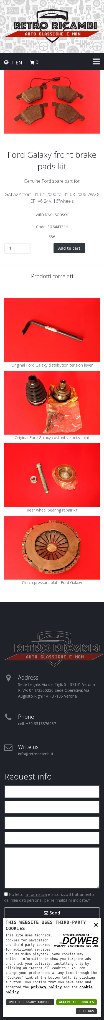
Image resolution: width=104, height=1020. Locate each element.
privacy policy (46, 987)
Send (54, 913)
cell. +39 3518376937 (37, 723)
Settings (86, 1011)
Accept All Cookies (76, 1002)
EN (19, 62)
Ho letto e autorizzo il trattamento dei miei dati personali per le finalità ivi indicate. (49, 897)
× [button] (95, 924)
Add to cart (69, 248)
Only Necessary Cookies (30, 1002)
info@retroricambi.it (36, 753)
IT (11, 62)
